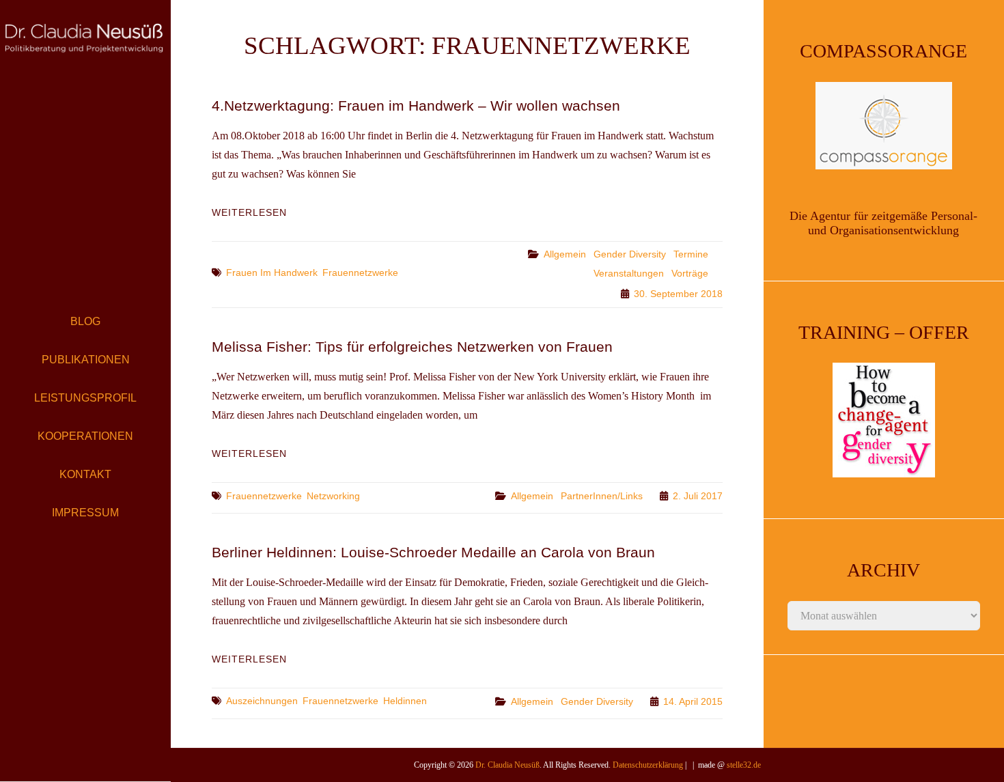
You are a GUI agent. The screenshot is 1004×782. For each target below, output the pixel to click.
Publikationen (86, 359)
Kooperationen (85, 436)
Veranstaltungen (629, 273)
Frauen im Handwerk (272, 272)
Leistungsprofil (85, 398)
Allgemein (565, 254)
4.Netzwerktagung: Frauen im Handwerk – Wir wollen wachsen (416, 105)
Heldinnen (405, 700)
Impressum (85, 512)
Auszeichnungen (262, 700)
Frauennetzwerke (360, 272)
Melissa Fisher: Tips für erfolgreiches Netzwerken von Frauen (412, 346)
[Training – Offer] (883, 420)
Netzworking (333, 495)
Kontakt (85, 474)
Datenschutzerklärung (648, 765)
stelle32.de (744, 765)
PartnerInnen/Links (602, 495)
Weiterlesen (249, 212)
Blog (85, 321)
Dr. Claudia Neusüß (507, 765)
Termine (690, 254)
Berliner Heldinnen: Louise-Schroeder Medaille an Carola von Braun (433, 552)
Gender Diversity (630, 254)
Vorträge (689, 273)
